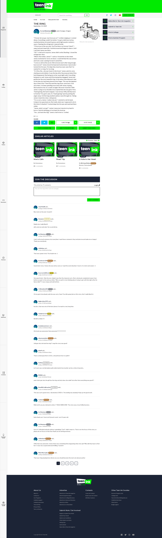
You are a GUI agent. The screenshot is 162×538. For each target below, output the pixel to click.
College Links (114, 495)
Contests (3, 374)
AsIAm (40, 362)
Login (96, 185)
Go (87, 15)
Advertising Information (66, 495)
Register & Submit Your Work (67, 513)
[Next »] (76, 463)
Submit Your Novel (64, 515)
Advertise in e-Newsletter (66, 504)
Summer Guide (3, 437)
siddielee (41, 248)
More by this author (45, 33)
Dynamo (41, 219)
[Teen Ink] (45, 6)
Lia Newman (46, 31)
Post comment (93, 200)
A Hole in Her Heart (87, 159)
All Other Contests (90, 498)
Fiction (3, 144)
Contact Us (36, 495)
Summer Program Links (117, 493)
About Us (36, 493)
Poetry (3, 87)
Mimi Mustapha (43, 452)
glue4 (40, 350)
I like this (69, 122)
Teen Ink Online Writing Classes (119, 498)
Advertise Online (64, 502)
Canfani (40, 399)
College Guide (3, 505)
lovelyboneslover (43, 326)
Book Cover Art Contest (91, 495)
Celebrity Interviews (39, 502)
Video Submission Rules (66, 520)
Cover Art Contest (90, 493)
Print (36, 116)
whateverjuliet (43, 338)
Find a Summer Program (116, 38)
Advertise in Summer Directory (67, 500)
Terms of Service (38, 509)
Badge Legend (114, 504)
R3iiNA (40, 375)
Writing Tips (63, 522)
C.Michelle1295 (43, 289)
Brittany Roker (85, 163)
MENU (37, 15)
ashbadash (41, 438)
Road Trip (60, 159)
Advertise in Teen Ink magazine (67, 493)
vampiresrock (42, 313)
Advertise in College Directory (67, 498)
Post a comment (44, 128)
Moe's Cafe (39, 159)
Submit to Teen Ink (115, 27)
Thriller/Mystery (53, 19)
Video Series (114, 502)
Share (36, 119)
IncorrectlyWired (43, 273)
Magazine (3, 29)
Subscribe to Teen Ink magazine (67, 527)
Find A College (113, 32)
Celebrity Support (38, 500)
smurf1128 (41, 206)
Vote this (91, 122)
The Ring (64, 19)
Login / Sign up (128, 15)
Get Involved (63, 524)
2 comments (39, 166)
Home (35, 19)
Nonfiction (3, 202)
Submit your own (89, 128)
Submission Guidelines (65, 518)
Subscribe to (119, 21)
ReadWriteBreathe (44, 387)
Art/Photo (3, 317)
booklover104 (42, 260)
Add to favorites (66, 128)
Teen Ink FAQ (37, 504)
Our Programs (37, 498)
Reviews (3, 259)
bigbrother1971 (43, 301)
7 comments (61, 166)
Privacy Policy (37, 507)
